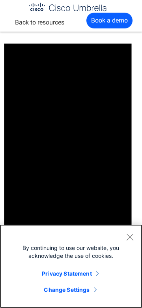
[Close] (130, 237)
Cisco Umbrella (67, 7)
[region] (71, 266)
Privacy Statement (67, 273)
